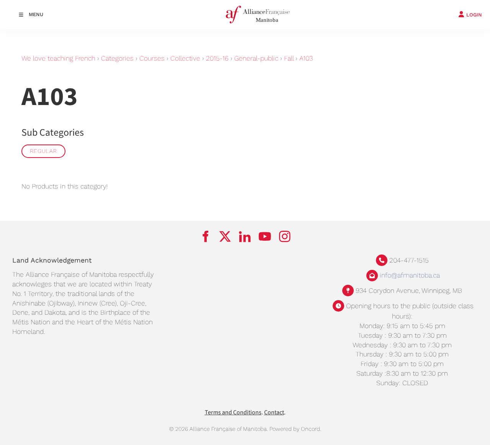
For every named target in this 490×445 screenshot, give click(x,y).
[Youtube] (264, 236)
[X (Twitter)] (225, 236)
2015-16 (217, 58)
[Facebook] (205, 236)
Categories (117, 58)
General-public (256, 58)
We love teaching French (58, 58)
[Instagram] (284, 236)
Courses (152, 58)
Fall (289, 58)
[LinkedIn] (245, 236)
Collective (185, 58)
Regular (43, 151)
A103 (306, 58)
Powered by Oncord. (295, 428)
